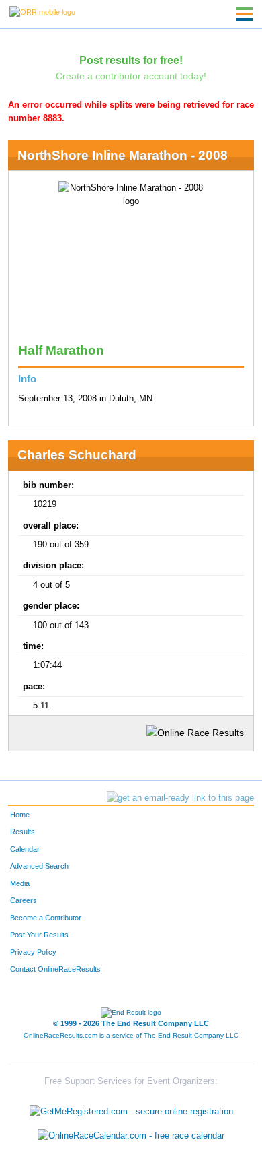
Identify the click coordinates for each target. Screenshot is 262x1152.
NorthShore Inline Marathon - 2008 (122, 155)
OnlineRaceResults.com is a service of (131, 1035)
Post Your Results (39, 934)
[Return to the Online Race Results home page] (42, 11)
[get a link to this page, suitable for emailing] (180, 798)
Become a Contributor (45, 918)
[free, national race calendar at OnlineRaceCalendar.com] (131, 1135)
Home (20, 815)
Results (22, 831)
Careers (23, 900)
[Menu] (244, 14)
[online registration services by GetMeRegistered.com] (131, 1108)
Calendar (25, 849)
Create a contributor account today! (131, 76)
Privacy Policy (33, 952)
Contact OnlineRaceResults (55, 969)
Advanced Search (39, 866)
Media (20, 883)
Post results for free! (131, 60)
